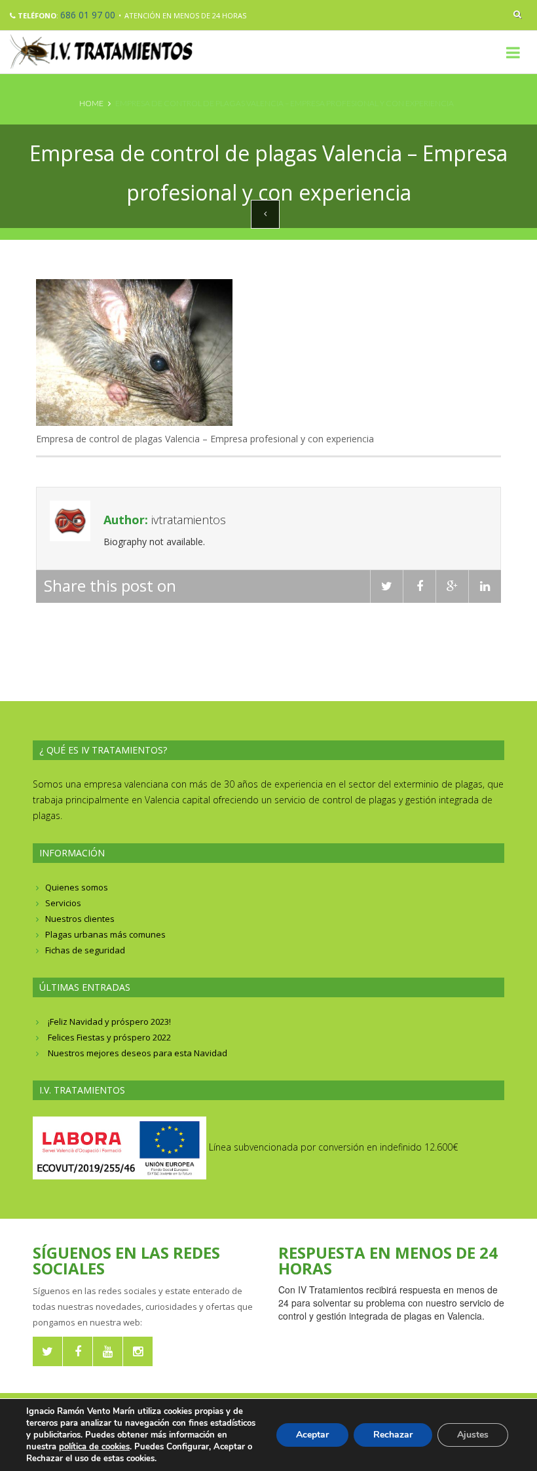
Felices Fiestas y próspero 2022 (109, 1037)
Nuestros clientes (80, 919)
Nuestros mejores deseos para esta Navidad (137, 1053)
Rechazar (393, 1434)
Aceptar (312, 1434)
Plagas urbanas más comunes (105, 934)
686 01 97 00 (87, 15)
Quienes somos (76, 887)
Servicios (63, 903)
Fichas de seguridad (85, 950)
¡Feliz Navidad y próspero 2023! (109, 1021)
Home (91, 103)
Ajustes (473, 1434)
